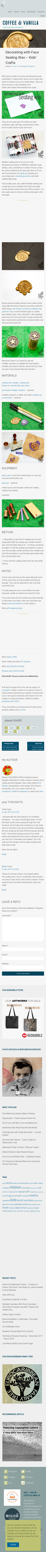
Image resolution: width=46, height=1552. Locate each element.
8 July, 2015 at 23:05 (10, 869)
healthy (34, 1195)
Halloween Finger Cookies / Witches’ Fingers (20, 1147)
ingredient (6, 1201)
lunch (20, 1200)
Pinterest (29, 1477)
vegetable (33, 1211)
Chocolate (26, 1188)
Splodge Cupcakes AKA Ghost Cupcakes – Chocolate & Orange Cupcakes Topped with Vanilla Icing (20, 1307)
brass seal (6, 475)
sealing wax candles (10, 383)
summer (20, 1211)
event (32, 1192)
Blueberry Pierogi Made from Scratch (17, 1331)
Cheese (40, 1183)
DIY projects (25, 661)
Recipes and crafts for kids (13, 671)
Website (5, 964)
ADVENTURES (31, 12)
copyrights (6, 690)
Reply (4, 854)
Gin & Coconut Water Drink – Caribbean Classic (21, 1157)
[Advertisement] (23, 221)
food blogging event (9, 1196)
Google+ (11, 1477)
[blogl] (12, 1497)
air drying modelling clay (32, 309)
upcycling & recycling (15, 666)
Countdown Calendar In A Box (14, 1299)
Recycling (32, 66)
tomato (26, 1211)
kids (13, 1200)
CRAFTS (16, 12)
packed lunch (21, 1204)
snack (36, 1208)
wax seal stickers (15, 603)
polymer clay (7, 311)
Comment (6, 915)
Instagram (23, 791)
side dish (30, 1208)
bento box (16, 1183)
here (41, 791)
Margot (24, 66)
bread (31, 1183)
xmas (38, 1211)
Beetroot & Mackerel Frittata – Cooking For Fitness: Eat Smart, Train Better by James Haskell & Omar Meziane (22, 1287)
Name (5, 946)
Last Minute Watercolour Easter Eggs (17, 1343)
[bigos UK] (12, 1516)
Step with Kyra (8, 1295)
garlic (20, 1196)
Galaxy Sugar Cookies (11, 1314)
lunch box (38, 1201)
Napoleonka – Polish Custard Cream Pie (19, 1118)
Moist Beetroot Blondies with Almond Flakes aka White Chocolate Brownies (10, 748)
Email (5, 955)
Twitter (14, 791)
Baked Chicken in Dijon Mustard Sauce (18, 1152)
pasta (34, 1204)
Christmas (33, 1188)
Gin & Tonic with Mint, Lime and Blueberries (19, 1123)
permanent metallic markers (13, 390)
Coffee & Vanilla (21, 23)
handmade (26, 1196)
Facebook (6, 791)
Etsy (10, 1483)
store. (24, 710)
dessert (22, 1192)
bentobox (25, 1183)
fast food (38, 1192)
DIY (28, 1191)
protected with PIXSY (10, 701)
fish (42, 1192)
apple (4, 1183)
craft (39, 1188)
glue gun (24, 173)
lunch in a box (8, 1204)
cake (35, 1183)
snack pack (7, 1211)
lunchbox (29, 1200)
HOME (10, 12)
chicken (5, 1188)
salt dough (16, 309)
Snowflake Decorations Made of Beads (18, 1113)
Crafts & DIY (13, 1192)
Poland (38, 1204)
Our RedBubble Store (11, 1326)
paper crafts (12, 657)
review (12, 1208)
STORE (42, 16)
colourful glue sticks (22, 176)
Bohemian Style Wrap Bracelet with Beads (19, 1127)
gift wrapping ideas (14, 608)
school (23, 1208)
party (30, 1204)
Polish (5, 1207)
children (15, 1187)
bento (9, 1183)
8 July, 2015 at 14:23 (10, 812)
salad (17, 1208)
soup (15, 1211)
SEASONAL (41, 12)
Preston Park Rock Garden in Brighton (37, 746)
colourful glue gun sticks (20, 385)
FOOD (23, 12)
